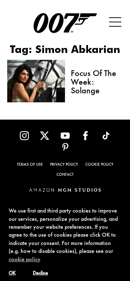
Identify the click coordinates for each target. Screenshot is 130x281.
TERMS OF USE (30, 165)
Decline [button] (40, 273)
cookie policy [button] (24, 260)
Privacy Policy (64, 165)
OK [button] (12, 273)
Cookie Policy (99, 165)
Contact (65, 175)
